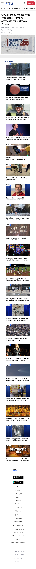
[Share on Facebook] (7, 33)
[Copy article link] (11, 33)
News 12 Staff (5, 27)
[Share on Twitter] (9, 33)
